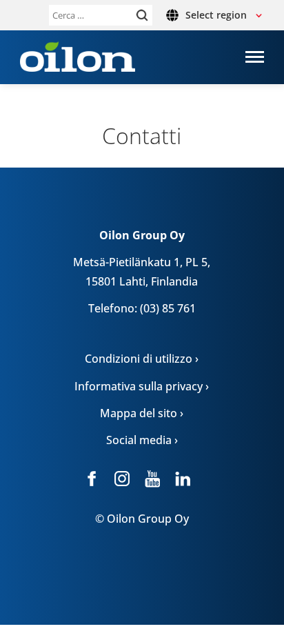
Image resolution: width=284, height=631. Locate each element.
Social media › (142, 440)
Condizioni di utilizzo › (142, 358)
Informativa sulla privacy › (141, 386)
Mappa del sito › (141, 413)
